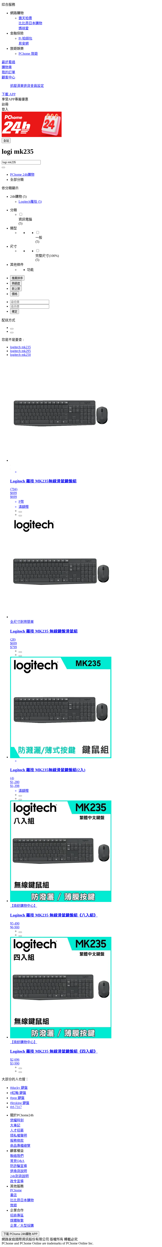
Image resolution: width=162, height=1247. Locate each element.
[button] (81, 29)
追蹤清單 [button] (17, 86)
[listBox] (81, 319)
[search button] (3, 167)
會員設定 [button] (37, 86)
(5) (30, 201)
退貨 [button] (27, 86)
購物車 (7, 67)
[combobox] (81, 153)
